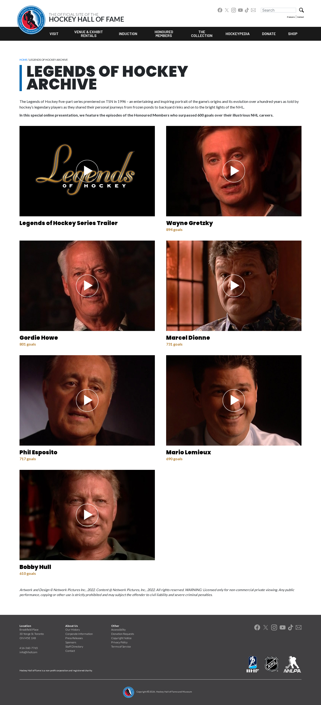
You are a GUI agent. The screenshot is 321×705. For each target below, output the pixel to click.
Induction (128, 33)
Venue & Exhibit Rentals (88, 33)
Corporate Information (79, 634)
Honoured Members (164, 33)
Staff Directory (74, 646)
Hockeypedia (238, 33)
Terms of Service (121, 646)
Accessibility (118, 629)
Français (291, 17)
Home (23, 59)
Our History (72, 629)
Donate (269, 33)
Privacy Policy (119, 642)
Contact (300, 17)
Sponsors (70, 642)
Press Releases (74, 638)
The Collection (201, 33)
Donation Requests (122, 634)
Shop (293, 33)
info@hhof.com (28, 652)
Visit (54, 33)
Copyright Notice (121, 638)
